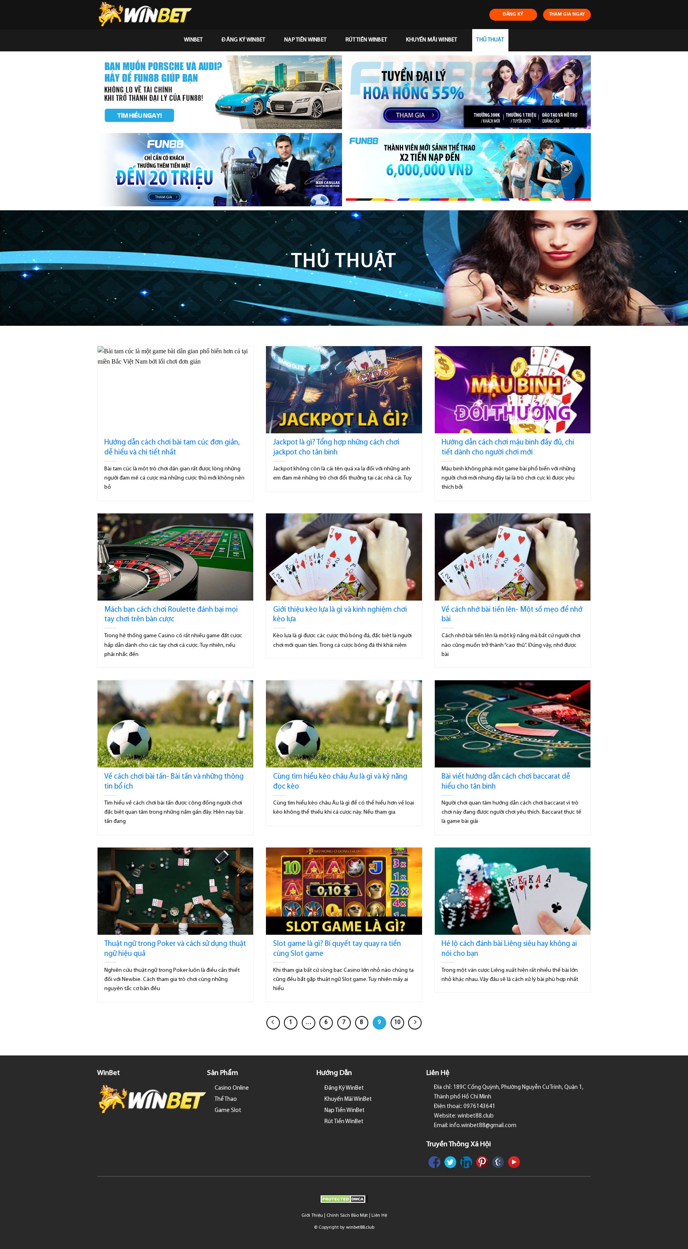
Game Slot (228, 1111)
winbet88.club (360, 1227)
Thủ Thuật (490, 40)
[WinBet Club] (149, 14)
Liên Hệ (379, 1215)
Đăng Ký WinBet (243, 40)
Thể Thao (226, 1099)
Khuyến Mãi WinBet (431, 40)
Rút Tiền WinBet (366, 40)
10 (397, 1023)
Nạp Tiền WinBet (305, 40)
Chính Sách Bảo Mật (347, 1215)
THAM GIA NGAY (567, 14)
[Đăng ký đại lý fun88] (219, 92)
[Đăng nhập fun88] (468, 170)
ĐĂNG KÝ (513, 14)
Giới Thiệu (312, 1215)
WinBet (193, 40)
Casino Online (232, 1088)
